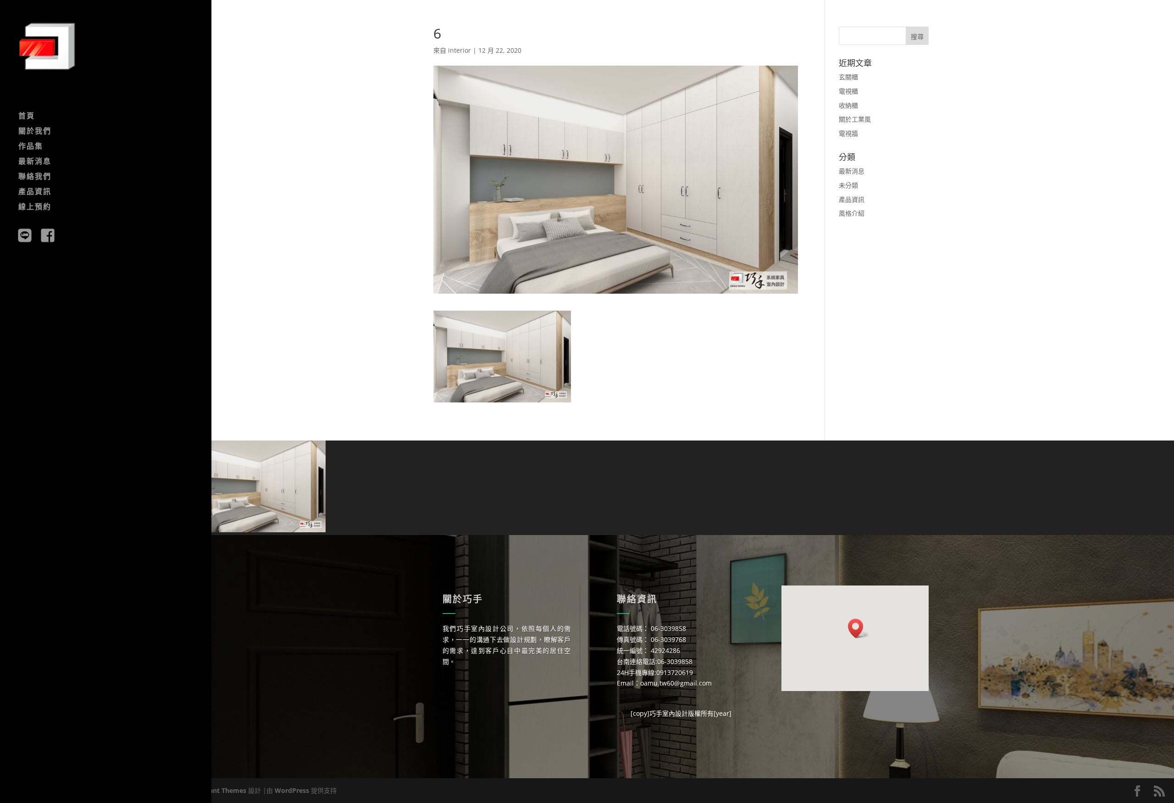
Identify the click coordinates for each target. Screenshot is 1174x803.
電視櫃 (848, 91)
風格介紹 (851, 213)
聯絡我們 (34, 177)
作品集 (30, 147)
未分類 (848, 185)
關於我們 (34, 132)
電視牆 (848, 133)
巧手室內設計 (668, 713)
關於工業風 (855, 119)
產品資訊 (34, 192)
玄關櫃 (848, 76)
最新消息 (34, 162)
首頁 (26, 116)
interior (459, 50)
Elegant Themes (221, 790)
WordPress (292, 790)
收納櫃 (848, 105)
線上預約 (34, 207)
